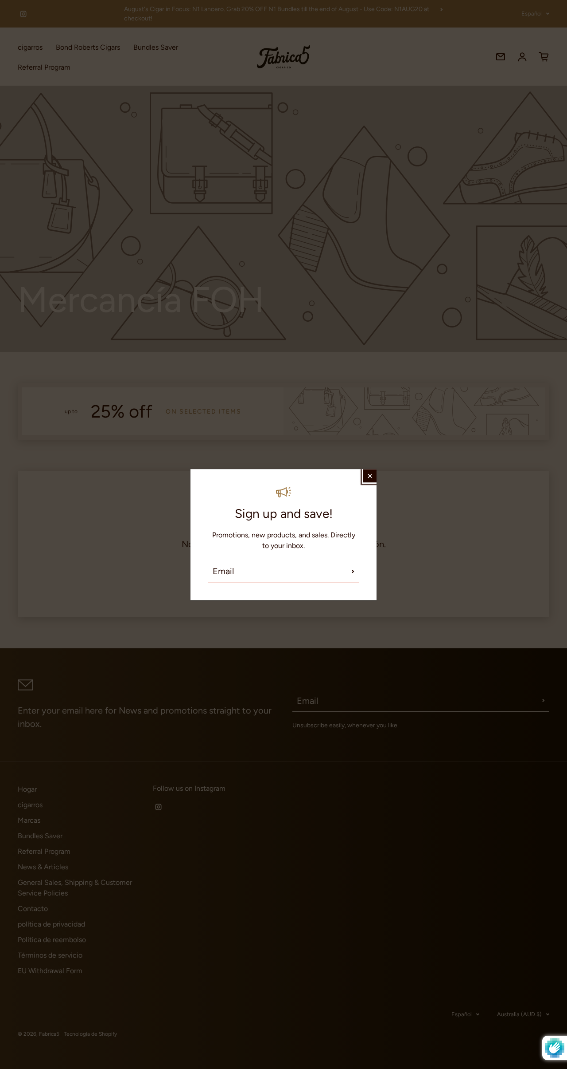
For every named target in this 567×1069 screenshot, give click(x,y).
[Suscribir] (353, 571)
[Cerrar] (370, 475)
